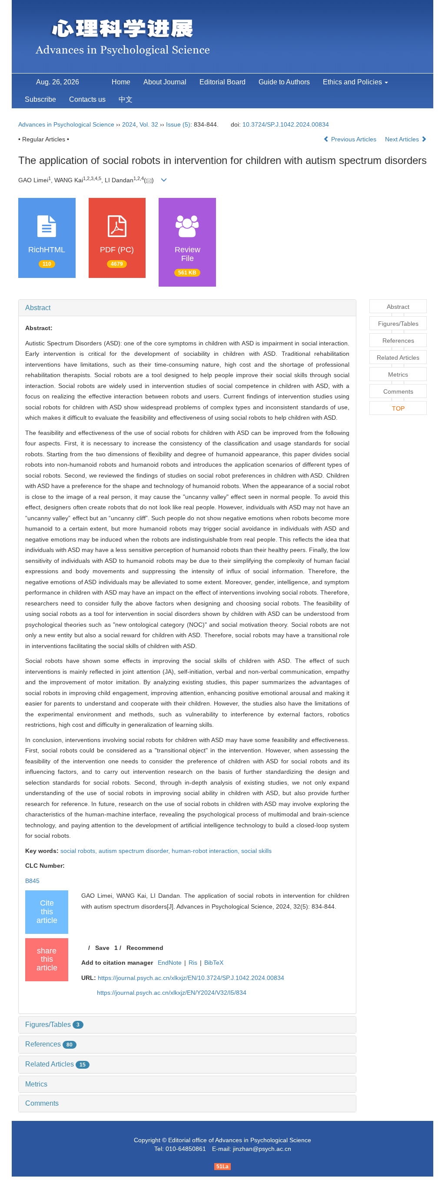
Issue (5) (178, 124)
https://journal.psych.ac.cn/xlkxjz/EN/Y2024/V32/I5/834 (171, 992)
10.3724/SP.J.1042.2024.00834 (285, 124)
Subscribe (40, 99)
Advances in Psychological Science (67, 124)
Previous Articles (353, 139)
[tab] (187, 308)
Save (102, 947)
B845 (32, 880)
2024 (129, 124)
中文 (126, 99)
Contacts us (87, 99)
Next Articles (403, 139)
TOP (398, 408)
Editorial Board (222, 82)
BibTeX (213, 962)
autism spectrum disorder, (135, 850)
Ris (193, 962)
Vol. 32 (148, 124)
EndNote (170, 962)
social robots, (79, 850)
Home (121, 82)
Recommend (144, 947)
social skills (256, 850)
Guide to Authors (284, 82)
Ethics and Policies (353, 82)
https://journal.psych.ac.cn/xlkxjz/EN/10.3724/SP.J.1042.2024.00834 (191, 977)
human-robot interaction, (206, 850)
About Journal (164, 82)
